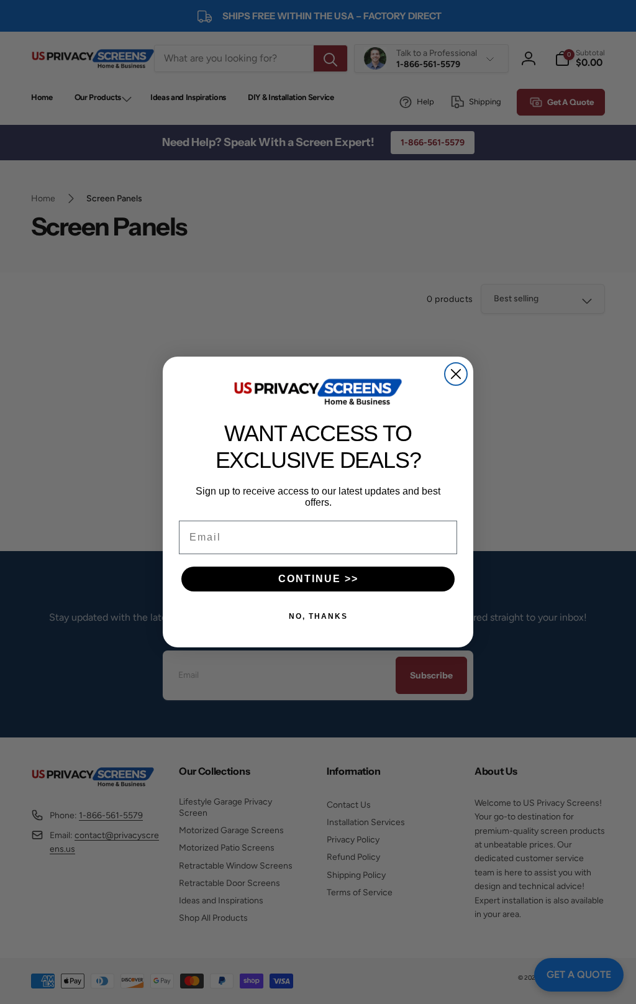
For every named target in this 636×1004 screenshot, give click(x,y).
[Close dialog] (456, 374)
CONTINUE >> (318, 578)
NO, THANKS (318, 616)
